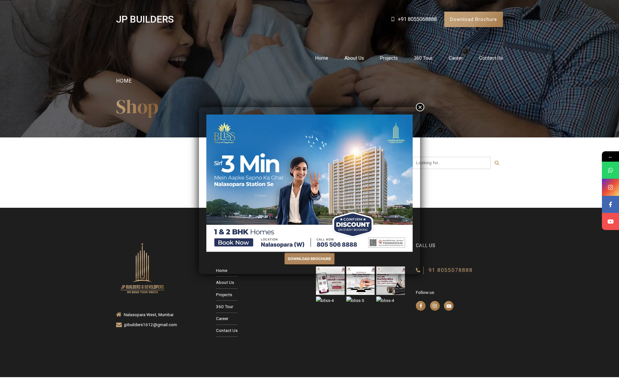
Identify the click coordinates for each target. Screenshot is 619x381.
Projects (389, 58)
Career (456, 58)
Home (321, 58)
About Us (354, 58)
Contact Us (491, 58)
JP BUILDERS (145, 19)
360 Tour (423, 58)
